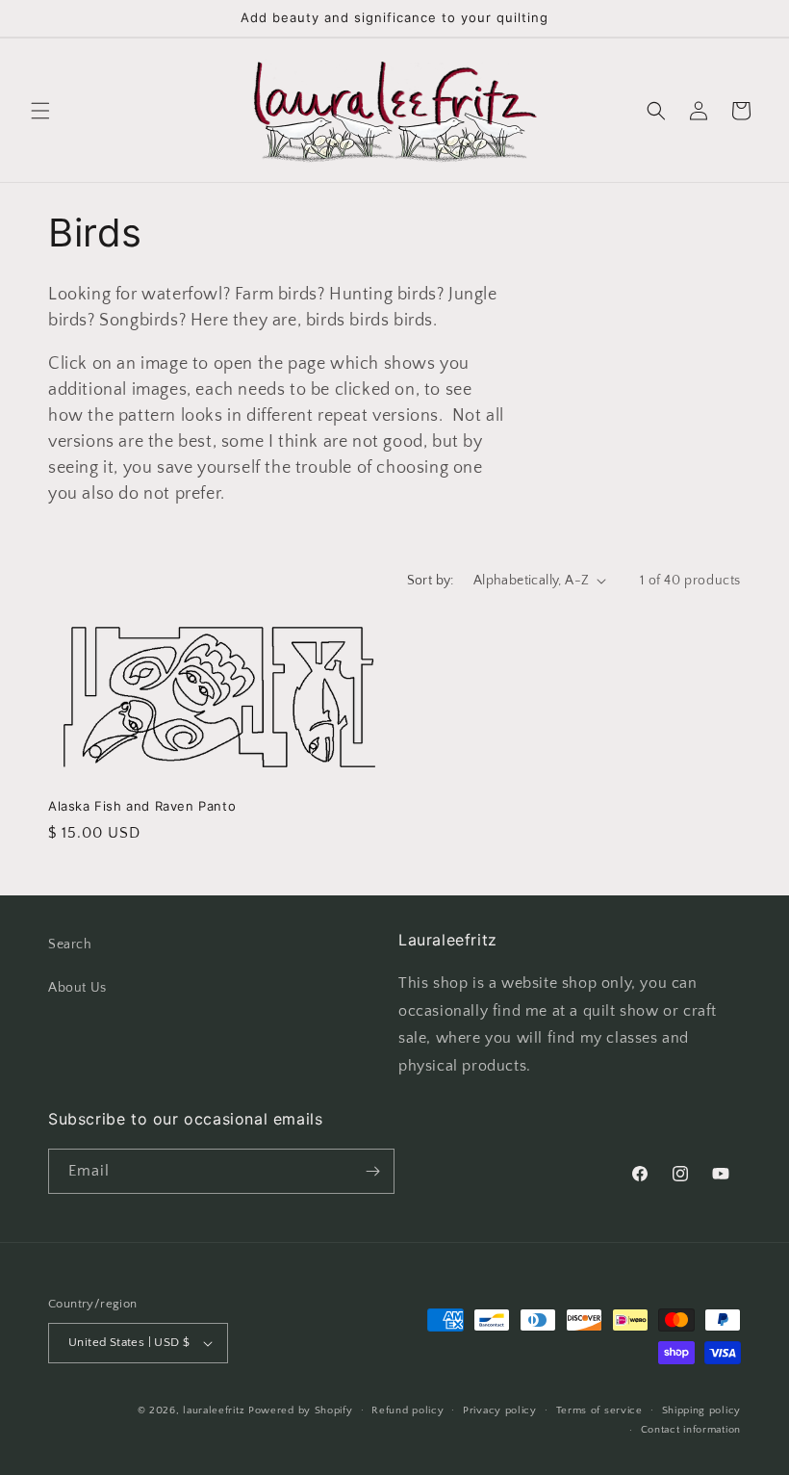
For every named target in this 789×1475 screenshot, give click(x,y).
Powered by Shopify (300, 1410)
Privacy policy (500, 1410)
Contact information (691, 1430)
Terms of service (599, 1410)
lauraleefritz (213, 1410)
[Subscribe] (372, 1171)
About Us (77, 988)
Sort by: (430, 580)
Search (70, 944)
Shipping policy (702, 1410)
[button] (40, 111)
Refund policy (407, 1410)
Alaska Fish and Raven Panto (142, 806)
